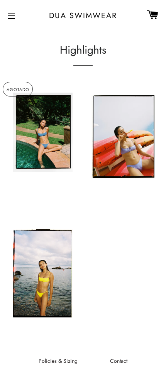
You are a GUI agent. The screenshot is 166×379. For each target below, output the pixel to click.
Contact (118, 361)
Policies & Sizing (58, 361)
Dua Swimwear (83, 15)
